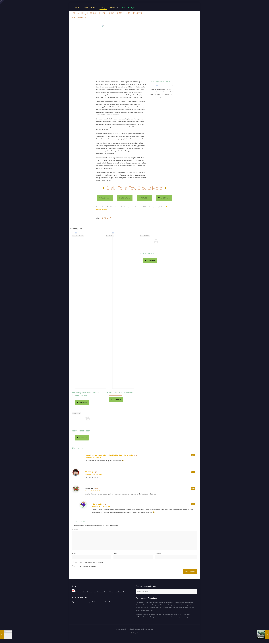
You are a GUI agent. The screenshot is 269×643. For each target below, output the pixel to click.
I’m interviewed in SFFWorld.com (119, 393)
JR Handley (89, 471)
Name (74, 553)
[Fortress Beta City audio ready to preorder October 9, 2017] (263, 634)
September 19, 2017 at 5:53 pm (93, 458)
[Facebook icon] (131, 632)
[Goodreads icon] (135, 632)
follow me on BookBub (116, 592)
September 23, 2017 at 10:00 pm (101, 506)
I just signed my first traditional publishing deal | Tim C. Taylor (109, 455)
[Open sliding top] (2, 2)
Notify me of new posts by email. (85, 566)
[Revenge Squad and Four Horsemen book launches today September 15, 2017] (6, 634)
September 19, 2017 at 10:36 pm (93, 474)
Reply (193, 455)
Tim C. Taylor (97, 504)
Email (115, 553)
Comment (75, 530)
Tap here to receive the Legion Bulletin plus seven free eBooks (93, 602)
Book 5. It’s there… (147, 253)
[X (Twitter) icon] (133, 632)
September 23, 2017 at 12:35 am (93, 491)
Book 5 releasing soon (81, 431)
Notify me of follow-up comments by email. (88, 562)
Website (158, 553)
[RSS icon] (137, 632)
